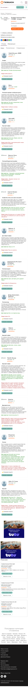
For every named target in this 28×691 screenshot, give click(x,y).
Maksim (11, 328)
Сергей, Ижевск (12, 192)
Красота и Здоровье (7, 633)
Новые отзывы (4, 648)
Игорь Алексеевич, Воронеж (13, 295)
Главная (2, 13)
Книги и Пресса (20, 637)
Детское (14, 637)
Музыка (25, 642)
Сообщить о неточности (6, 34)
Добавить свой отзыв (17, 28)
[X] (5, 40)
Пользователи (4, 654)
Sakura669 (11, 118)
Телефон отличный (6, 605)
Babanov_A (12, 228)
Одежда (18, 638)
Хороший (4, 488)
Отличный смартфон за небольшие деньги (11, 92)
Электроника (8, 13)
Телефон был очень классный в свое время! (11, 197)
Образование (14, 642)
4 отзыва (9, 587)
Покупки (8, 637)
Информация (11, 44)
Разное (17, 640)
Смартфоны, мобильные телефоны (8, 14)
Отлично (4, 442)
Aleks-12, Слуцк (13, 481)
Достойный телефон (6, 235)
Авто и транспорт (10, 640)
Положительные (10, 48)
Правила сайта (4, 660)
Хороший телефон (6, 335)
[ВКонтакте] (1, 40)
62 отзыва (9, 606)
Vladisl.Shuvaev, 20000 (15, 53)
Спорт (20, 642)
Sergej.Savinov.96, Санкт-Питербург (14, 262)
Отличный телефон (6, 567)
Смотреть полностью (7, 79)
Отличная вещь (5, 302)
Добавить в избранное (7, 32)
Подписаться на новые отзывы (8, 37)
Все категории (4, 7)
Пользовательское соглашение (8, 666)
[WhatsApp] (9, 40)
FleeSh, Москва (11, 358)
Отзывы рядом (4, 650)
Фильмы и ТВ (22, 633)
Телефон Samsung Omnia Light (8, 564)
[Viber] (7, 40)
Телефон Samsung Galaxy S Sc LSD (8, 601)
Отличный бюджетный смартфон (9, 161)
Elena (10, 85)
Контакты (3, 662)
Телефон (4, 60)
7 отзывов (9, 568)
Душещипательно (6, 405)
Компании (15, 633)
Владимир (12, 435)
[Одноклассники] (3, 40)
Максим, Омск (12, 155)
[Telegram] (11, 40)
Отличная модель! (6, 268)
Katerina (10, 399)
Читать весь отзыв (7, 573)
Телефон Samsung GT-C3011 (7, 582)
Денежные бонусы (5, 656)
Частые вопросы (5, 664)
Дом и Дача (17, 635)
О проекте (3, 652)
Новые (2, 48)
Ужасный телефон (6, 125)
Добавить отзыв (20, 7)
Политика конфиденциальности (9, 668)
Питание (3, 635)
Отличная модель (5, 586)
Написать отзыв (7, 576)
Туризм (8, 642)
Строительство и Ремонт (9, 638)
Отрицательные (21, 48)
